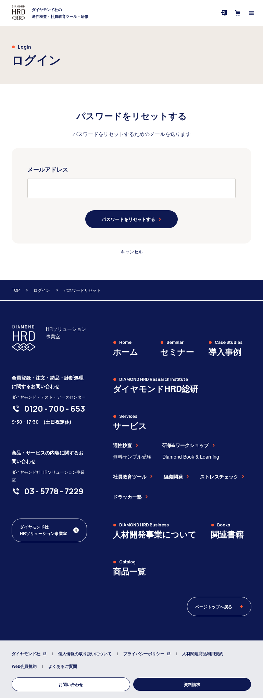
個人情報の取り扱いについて (85, 653)
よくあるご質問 (62, 666)
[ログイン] (224, 13)
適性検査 (122, 444)
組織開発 (173, 476)
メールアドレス (47, 169)
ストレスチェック (219, 476)
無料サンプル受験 (132, 456)
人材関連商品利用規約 (202, 653)
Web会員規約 (24, 666)
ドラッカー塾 (127, 496)
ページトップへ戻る (213, 606)
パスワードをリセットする (128, 219)
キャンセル (132, 251)
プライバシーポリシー (143, 653)
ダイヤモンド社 (26, 653)
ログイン (42, 290)
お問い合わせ (71, 684)
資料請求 (192, 684)
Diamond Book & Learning (190, 456)
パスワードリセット (82, 290)
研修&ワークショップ (185, 444)
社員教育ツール (130, 476)
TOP (16, 290)
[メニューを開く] (251, 13)
